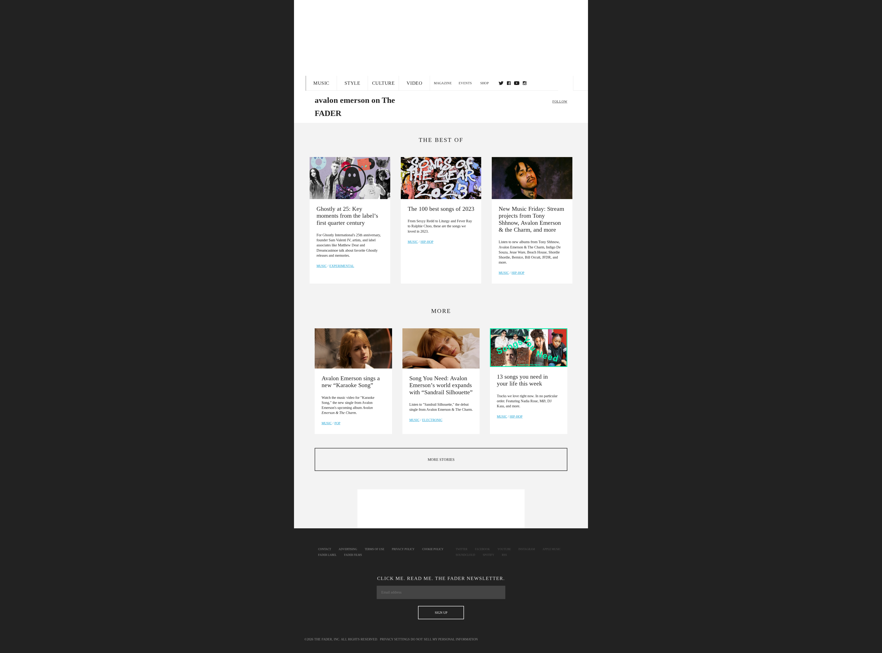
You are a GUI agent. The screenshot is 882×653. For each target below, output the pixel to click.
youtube (516, 83)
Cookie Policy (433, 549)
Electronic (432, 420)
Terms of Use (374, 549)
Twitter (501, 83)
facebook (509, 83)
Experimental (341, 266)
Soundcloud (465, 555)
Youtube (504, 549)
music (322, 266)
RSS (504, 555)
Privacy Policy (403, 549)
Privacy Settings (395, 639)
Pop (337, 423)
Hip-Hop (427, 242)
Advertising (348, 549)
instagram (524, 83)
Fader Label (327, 555)
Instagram (526, 549)
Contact (324, 549)
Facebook (482, 549)
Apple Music (552, 549)
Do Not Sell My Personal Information (444, 639)
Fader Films (353, 555)
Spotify (488, 555)
